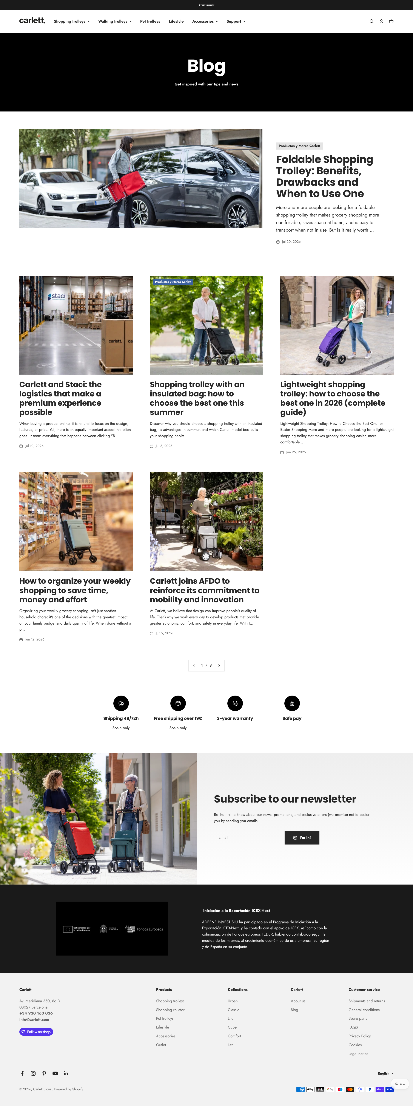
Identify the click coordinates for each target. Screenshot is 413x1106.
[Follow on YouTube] (55, 1073)
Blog (294, 1010)
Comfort (234, 1036)
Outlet (161, 1045)
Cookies (355, 1045)
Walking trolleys (112, 21)
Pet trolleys (150, 21)
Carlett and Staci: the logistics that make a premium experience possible (60, 398)
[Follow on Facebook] (22, 1073)
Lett (230, 1045)
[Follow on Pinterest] (44, 1073)
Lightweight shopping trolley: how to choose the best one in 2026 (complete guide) (332, 398)
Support (234, 21)
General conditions (364, 1010)
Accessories (203, 21)
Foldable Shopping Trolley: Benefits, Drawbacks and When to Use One (324, 176)
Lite (230, 1018)
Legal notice (358, 1054)
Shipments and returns (366, 1001)
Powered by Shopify (68, 1089)
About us (298, 1001)
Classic (233, 1010)
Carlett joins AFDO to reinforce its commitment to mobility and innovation (204, 590)
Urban (233, 1001)
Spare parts (357, 1018)
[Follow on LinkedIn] (66, 1073)
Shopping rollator (170, 1010)
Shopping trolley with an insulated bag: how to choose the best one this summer (197, 398)
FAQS (353, 1027)
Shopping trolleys (69, 21)
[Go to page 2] (219, 665)
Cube (232, 1027)
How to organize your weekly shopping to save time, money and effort (75, 590)
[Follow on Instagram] (33, 1073)
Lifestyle (176, 21)
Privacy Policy (359, 1036)
